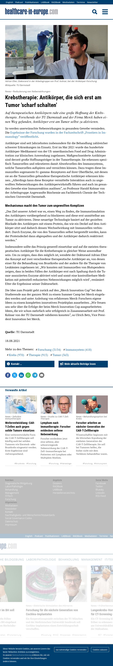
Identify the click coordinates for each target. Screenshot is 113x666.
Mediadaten (68, 2)
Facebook (101, 483)
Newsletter (92, 2)
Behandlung (11, 489)
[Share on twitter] (14, 375)
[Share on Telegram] (35, 375)
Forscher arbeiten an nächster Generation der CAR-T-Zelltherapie (90, 426)
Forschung (10, 499)
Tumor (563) (61, 355)
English (9, 2)
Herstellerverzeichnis (64, 492)
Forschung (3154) (49, 350)
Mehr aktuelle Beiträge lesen (79, 363)
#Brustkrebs (20, 463)
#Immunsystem (100, 463)
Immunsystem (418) (78, 350)
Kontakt (9, 511)
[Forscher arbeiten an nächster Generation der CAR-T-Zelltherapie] (92, 404)
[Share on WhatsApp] (28, 375)
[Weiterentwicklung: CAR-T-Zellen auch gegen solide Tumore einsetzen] (21, 404)
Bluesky (100, 489)
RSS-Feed (101, 496)
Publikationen (32, 2)
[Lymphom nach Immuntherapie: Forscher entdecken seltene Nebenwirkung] (56, 404)
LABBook (45, 2)
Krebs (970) (16, 355)
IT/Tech (9, 496)
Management (12, 492)
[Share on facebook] (7, 375)
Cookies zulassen (100, 649)
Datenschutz (11, 521)
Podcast (19, 2)
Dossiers (57, 483)
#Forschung (31, 463)
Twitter (99, 486)
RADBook (55, 2)
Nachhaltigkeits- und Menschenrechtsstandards (30, 515)
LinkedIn (100, 492)
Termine (81, 2)
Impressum (11, 524)
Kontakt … (16, 363)
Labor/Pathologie (14, 486)
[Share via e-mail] (41, 375)
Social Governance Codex (18, 518)
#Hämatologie (66, 463)
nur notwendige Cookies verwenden (71, 649)
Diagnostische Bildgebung (18, 483)
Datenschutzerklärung (22, 655)
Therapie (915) (38, 355)
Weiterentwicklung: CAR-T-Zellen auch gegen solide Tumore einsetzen (20, 426)
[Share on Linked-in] (21, 375)
